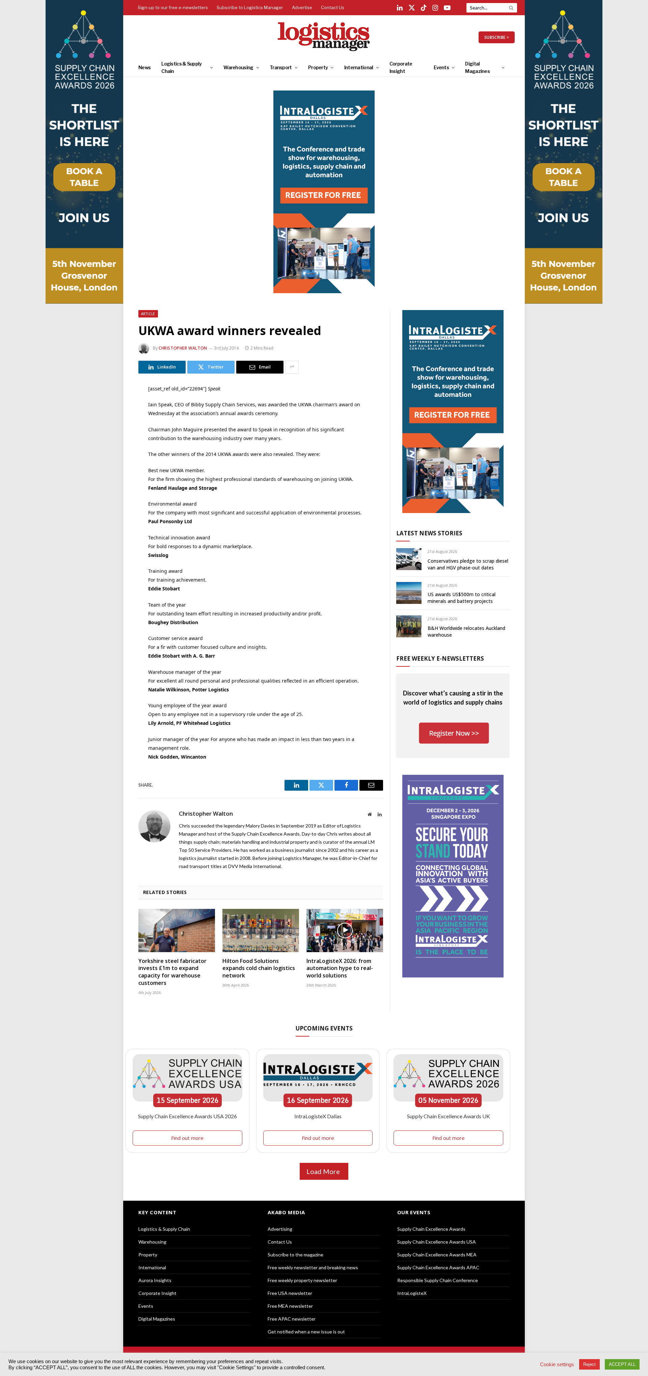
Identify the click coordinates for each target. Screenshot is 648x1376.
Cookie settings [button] (557, 1364)
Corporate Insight (400, 67)
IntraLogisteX (412, 1293)
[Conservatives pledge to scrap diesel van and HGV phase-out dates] (409, 559)
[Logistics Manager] (324, 37)
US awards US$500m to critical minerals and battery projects (461, 597)
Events (441, 67)
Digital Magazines (477, 67)
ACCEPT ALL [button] (622, 1364)
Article (148, 313)
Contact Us (332, 7)
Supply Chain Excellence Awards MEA (437, 1254)
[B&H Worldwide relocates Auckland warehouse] (409, 626)
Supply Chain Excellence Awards (431, 1229)
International (358, 67)
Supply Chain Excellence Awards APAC (438, 1267)
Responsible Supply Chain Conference (437, 1280)
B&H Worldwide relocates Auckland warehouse (466, 631)
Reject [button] (589, 1364)
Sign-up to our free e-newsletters (173, 7)
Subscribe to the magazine (295, 1254)
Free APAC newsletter (292, 1319)
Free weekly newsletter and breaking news (313, 1267)
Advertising (280, 1229)
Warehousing (238, 67)
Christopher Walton (183, 348)
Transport (281, 67)
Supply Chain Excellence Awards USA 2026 (187, 1116)
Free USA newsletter (290, 1293)
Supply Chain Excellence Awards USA (436, 1242)
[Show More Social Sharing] (292, 367)
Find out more (187, 1138)
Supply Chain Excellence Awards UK (448, 1116)
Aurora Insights (154, 1280)
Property (318, 67)
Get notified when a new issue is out (306, 1331)
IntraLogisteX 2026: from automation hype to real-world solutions (339, 968)
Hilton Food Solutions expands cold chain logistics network (258, 968)
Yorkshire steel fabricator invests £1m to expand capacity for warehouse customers (172, 972)
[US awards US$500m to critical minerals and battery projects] (409, 593)
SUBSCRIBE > (496, 37)
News (144, 67)
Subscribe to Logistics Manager (250, 7)
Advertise (302, 7)
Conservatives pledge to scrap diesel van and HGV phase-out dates (468, 564)
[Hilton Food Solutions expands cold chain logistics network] (260, 930)
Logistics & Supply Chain (181, 67)
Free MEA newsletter (290, 1306)
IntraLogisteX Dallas (318, 1116)
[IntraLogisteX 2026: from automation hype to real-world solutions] (344, 930)
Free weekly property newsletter (302, 1280)
